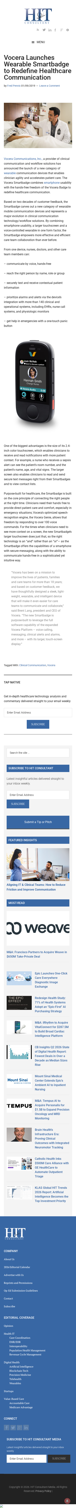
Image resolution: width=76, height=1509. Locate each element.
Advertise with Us (14, 1275)
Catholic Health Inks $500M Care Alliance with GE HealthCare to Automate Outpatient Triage (52, 1167)
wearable (10, 173)
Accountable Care (19, 1403)
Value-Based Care (14, 1399)
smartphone (52, 182)
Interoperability (18, 1346)
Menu (41, 42)
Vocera (51, 665)
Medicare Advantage (21, 1407)
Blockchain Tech (18, 1370)
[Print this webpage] (30, 96)
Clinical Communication (32, 665)
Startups (8, 1391)
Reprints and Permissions (18, 1283)
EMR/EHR (15, 1342)
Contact (8, 1298)
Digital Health (12, 1362)
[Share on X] (13, 96)
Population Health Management (27, 1350)
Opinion (8, 1326)
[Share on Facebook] (19, 96)
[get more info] (69, 30)
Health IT (9, 1333)
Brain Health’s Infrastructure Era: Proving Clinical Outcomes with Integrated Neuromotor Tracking (52, 1138)
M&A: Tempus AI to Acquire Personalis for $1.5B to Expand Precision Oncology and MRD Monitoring (52, 1109)
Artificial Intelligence (21, 1366)
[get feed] (40, 30)
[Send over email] (24, 96)
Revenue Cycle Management (25, 1354)
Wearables (15, 1383)
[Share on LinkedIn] (7, 96)
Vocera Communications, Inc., (23, 159)
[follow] (46, 30)
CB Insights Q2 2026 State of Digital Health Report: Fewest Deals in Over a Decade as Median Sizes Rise (52, 1056)
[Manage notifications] (67, 1501)
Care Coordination (19, 1337)
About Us (9, 1259)
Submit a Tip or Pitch (38, 822)
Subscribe (9, 1306)
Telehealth (15, 1379)
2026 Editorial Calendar (17, 1267)
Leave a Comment (49, 85)
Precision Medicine (20, 1375)
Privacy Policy (43, 1491)
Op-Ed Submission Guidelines (21, 1290)
